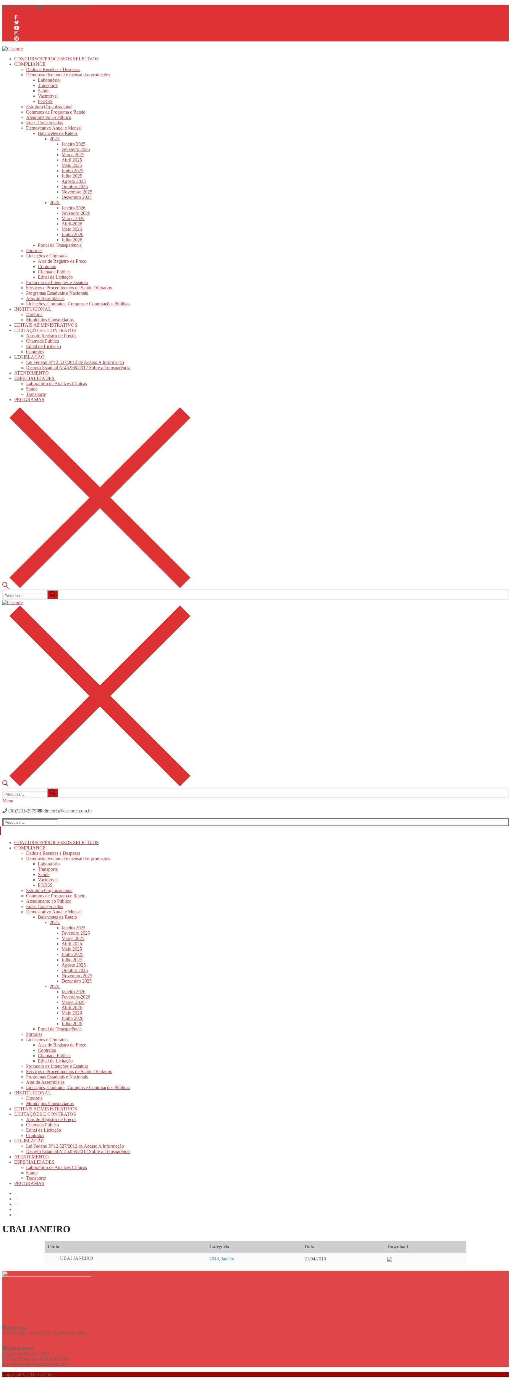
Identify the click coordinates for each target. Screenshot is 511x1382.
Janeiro (228, 1258)
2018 (214, 1258)
